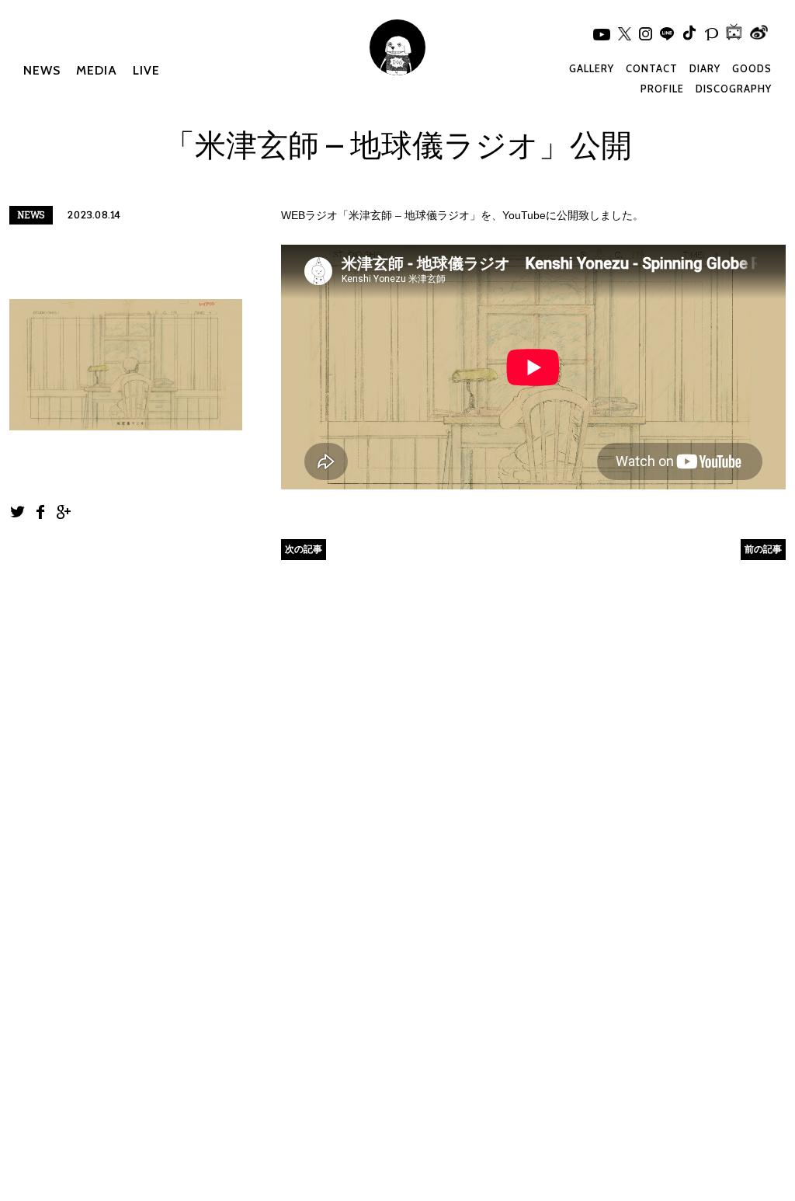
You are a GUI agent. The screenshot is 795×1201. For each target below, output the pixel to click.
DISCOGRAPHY (734, 88)
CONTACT (652, 68)
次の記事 (303, 549)
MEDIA (96, 70)
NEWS (42, 70)
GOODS (752, 68)
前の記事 (763, 549)
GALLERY (591, 68)
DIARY (704, 68)
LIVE (146, 70)
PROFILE (662, 88)
